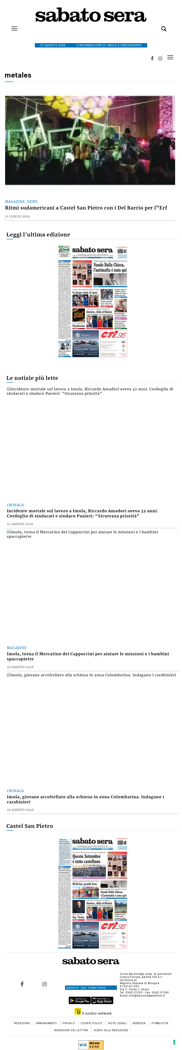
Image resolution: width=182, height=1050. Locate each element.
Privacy (69, 1023)
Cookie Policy (92, 1023)
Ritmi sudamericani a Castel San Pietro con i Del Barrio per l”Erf (86, 208)
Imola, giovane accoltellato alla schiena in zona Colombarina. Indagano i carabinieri (85, 799)
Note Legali (118, 1023)
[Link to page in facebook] (22, 983)
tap (170, 57)
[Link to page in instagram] (44, 983)
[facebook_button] (152, 58)
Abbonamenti (47, 1023)
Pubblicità (160, 1023)
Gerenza (140, 1023)
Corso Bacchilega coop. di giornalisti (146, 974)
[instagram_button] (160, 58)
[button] (157, 26)
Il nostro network (96, 1013)
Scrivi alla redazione (111, 1030)
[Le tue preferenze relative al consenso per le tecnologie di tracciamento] (174, 1042)
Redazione (22, 1023)
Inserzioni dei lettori (71, 1030)
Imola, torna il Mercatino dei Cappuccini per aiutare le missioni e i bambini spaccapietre (88, 656)
